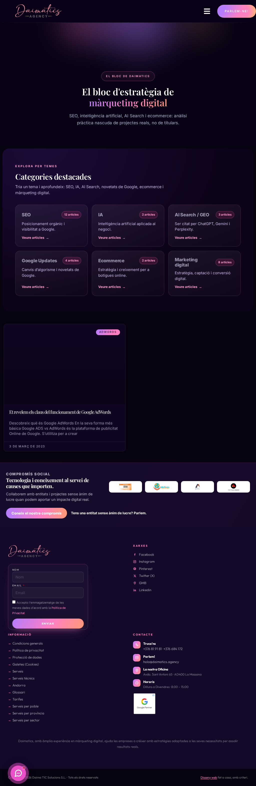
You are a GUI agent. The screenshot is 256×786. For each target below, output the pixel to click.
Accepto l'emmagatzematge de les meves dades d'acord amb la (39, 608)
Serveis (17, 671)
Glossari (18, 692)
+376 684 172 (173, 649)
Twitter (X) (146, 575)
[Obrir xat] (18, 773)
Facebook (146, 554)
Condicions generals (27, 643)
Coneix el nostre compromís (37, 513)
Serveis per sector (26, 720)
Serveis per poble (25, 706)
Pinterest (145, 568)
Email (17, 585)
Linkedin (145, 590)
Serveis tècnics (23, 678)
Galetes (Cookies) (25, 664)
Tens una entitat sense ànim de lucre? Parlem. (109, 513)
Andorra (19, 685)
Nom (15, 569)
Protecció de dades (27, 657)
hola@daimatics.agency (161, 661)
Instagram (146, 561)
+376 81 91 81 (152, 649)
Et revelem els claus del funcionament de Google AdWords (60, 412)
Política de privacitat (28, 650)
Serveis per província (28, 713)
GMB (142, 583)
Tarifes (17, 699)
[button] (207, 11)
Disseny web (208, 777)
